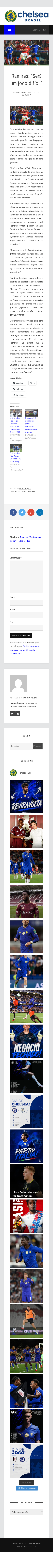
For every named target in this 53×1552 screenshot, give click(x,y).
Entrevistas (20, 492)
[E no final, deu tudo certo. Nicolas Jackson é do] (26, 831)
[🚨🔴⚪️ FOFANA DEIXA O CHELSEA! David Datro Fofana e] (26, 901)
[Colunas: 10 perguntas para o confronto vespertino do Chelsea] (31, 413)
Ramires (31, 492)
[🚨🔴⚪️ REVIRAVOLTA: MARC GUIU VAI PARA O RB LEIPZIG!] (26, 796)
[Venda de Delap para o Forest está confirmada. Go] (26, 1181)
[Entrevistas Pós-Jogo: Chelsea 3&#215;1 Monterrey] (16, 447)
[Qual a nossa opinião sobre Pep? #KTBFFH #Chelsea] (26, 936)
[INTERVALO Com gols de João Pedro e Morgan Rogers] (26, 1391)
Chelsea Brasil (35, 1543)
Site (11, 622)
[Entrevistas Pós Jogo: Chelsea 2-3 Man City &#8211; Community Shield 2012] (16, 413)
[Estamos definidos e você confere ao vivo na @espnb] (26, 1076)
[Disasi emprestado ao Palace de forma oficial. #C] (26, 1216)
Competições (25, 489)
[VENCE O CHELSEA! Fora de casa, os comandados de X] (26, 1356)
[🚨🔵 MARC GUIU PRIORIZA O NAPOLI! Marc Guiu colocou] (26, 1146)
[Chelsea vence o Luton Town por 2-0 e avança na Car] (26, 1006)
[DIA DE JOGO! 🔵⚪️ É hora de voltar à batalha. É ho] (26, 1461)
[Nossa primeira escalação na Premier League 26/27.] (26, 1426)
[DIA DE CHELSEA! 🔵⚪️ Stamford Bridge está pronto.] (26, 1111)
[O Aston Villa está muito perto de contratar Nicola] (26, 1251)
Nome (12, 597)
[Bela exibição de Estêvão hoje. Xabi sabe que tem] (26, 866)
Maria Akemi (21, 92)
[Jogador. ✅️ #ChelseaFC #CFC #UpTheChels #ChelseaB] (26, 971)
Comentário (15, 558)
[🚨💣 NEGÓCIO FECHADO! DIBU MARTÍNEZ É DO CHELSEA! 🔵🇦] (26, 1041)
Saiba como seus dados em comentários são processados (24, 650)
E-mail (12, 609)
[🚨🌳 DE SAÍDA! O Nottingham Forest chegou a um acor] (26, 1321)
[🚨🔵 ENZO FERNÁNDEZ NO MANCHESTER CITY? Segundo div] (26, 1286)
